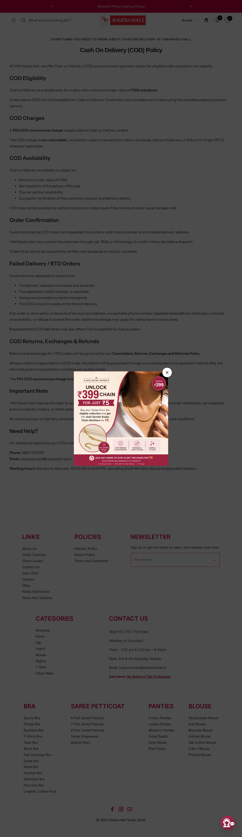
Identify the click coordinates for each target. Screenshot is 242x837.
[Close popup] (167, 372)
